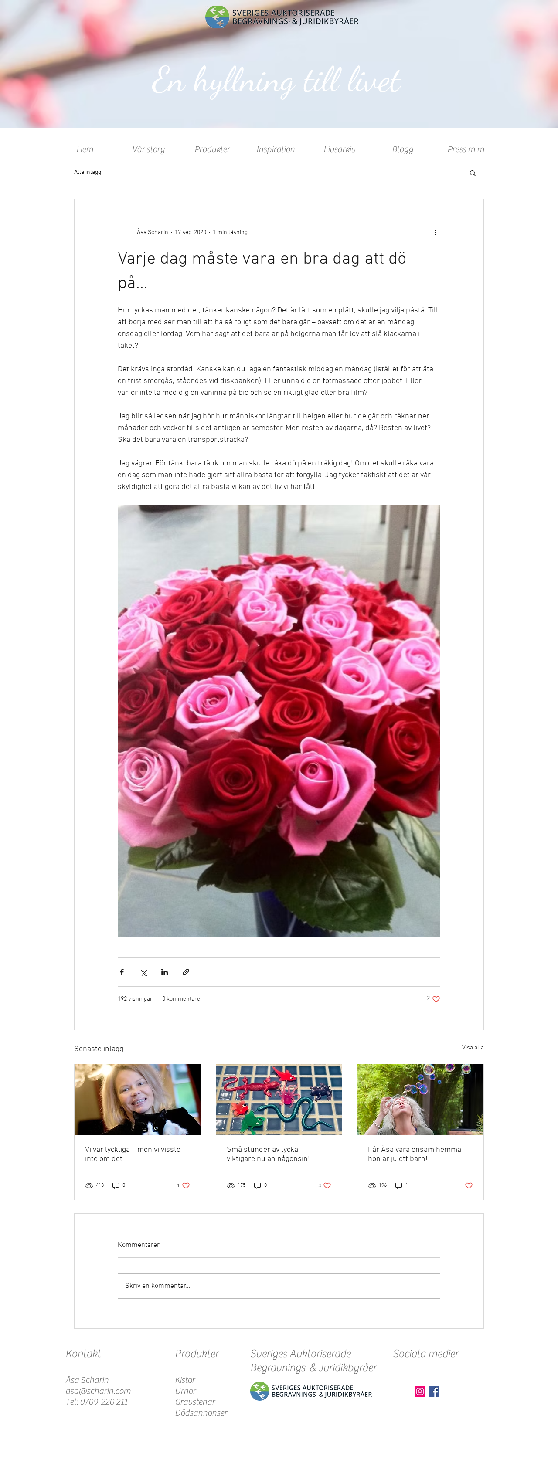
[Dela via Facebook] (122, 972)
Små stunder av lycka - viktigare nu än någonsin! (268, 1154)
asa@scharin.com (98, 1391)
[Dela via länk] (186, 972)
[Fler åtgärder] (435, 232)
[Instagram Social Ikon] (420, 1391)
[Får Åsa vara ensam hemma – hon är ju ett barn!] (420, 1099)
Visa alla (473, 1048)
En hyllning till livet (277, 79)
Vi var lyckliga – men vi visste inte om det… (132, 1154)
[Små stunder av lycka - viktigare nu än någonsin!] (279, 1099)
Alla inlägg (87, 172)
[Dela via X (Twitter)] (143, 972)
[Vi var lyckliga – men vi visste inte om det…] (138, 1099)
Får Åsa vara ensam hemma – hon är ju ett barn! (417, 1154)
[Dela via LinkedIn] (164, 972)
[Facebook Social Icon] (434, 1391)
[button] (473, 172)
